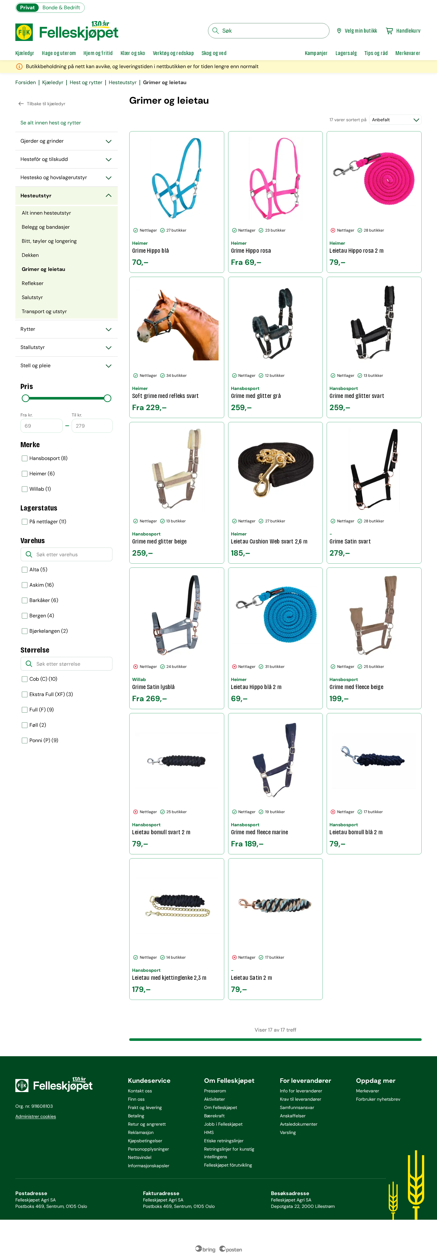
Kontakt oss (140, 1091)
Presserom (215, 1091)
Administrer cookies (35, 1116)
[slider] (25, 398)
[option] (66, 458)
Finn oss (136, 1099)
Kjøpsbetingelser (145, 1141)
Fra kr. (26, 415)
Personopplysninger (148, 1149)
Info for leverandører (301, 1091)
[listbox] (66, 473)
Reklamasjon (141, 1132)
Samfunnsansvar (297, 1107)
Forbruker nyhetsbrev (378, 1099)
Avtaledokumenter (298, 1124)
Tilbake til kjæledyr (46, 104)
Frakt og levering (145, 1107)
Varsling (288, 1132)
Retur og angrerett (147, 1124)
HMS (209, 1132)
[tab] (25, 53)
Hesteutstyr (123, 82)
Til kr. (77, 415)
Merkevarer (367, 1091)
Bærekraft (214, 1116)
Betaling (136, 1116)
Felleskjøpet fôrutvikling (228, 1165)
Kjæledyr (52, 82)
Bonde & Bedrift (61, 7)
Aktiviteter (214, 1099)
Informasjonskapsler (148, 1166)
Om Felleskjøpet (220, 1107)
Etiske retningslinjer (223, 1141)
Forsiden (25, 82)
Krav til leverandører (300, 1099)
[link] (316, 53)
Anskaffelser (293, 1116)
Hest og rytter (86, 82)
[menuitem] (66, 123)
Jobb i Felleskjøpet (223, 1124)
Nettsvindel (139, 1157)
